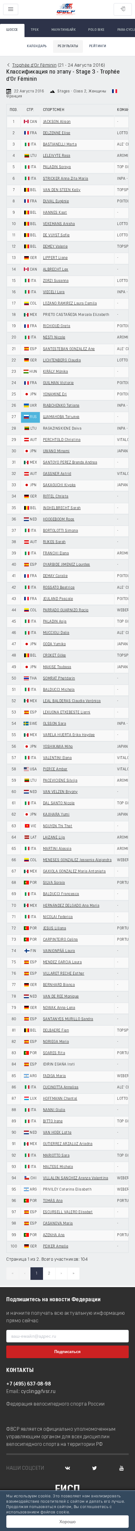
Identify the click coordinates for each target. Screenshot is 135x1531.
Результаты (68, 46)
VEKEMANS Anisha (59, 224)
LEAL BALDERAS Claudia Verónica (72, 701)
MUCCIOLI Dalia (56, 633)
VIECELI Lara (54, 292)
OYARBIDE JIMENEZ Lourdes (66, 565)
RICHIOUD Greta (56, 326)
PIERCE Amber (55, 769)
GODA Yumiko (54, 644)
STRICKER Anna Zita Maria (65, 179)
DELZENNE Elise (56, 133)
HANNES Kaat (55, 213)
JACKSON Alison (57, 122)
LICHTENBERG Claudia (62, 360)
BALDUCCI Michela (59, 690)
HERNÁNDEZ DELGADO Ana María (71, 906)
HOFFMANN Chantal (60, 1099)
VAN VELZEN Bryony (60, 792)
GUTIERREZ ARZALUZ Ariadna (68, 1144)
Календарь (37, 46)
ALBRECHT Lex (55, 270)
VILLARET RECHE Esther (63, 974)
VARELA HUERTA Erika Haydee (69, 735)
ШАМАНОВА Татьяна (61, 417)
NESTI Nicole (54, 337)
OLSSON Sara (54, 724)
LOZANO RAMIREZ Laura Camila (70, 304)
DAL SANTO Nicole (59, 803)
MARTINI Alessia (57, 849)
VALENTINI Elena (57, 758)
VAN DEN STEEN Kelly (62, 190)
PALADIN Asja (55, 622)
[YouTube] (121, 1468)
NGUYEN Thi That (58, 826)
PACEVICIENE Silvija (60, 781)
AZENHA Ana (54, 1235)
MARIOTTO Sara (56, 1156)
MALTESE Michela (58, 1167)
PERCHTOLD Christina (62, 440)
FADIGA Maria (54, 1076)
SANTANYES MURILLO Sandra (68, 1019)
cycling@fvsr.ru (38, 1391)
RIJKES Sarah (54, 542)
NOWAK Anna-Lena (59, 1008)
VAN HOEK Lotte (57, 1133)
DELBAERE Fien (56, 1031)
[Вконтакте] (67, 1468)
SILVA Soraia (54, 883)
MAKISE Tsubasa (57, 667)
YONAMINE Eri (55, 394)
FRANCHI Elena (56, 553)
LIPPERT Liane (55, 258)
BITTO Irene (53, 1121)
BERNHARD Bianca (59, 985)
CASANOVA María (58, 1223)
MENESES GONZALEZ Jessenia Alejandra (77, 860)
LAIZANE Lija (54, 838)
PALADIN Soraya (57, 167)
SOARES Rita (54, 1053)
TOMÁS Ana (53, 1201)
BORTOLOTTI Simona (60, 531)
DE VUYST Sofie (56, 235)
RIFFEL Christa (55, 496)
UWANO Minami (56, 451)
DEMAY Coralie (55, 576)
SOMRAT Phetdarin (59, 678)
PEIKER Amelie (55, 1246)
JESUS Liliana (54, 928)
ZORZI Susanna (56, 281)
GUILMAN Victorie (58, 383)
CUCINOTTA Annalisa (60, 1087)
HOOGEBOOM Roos (58, 519)
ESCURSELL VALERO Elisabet (68, 1212)
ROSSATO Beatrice (59, 588)
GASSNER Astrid (57, 474)
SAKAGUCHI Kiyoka (59, 485)
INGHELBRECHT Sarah (62, 508)
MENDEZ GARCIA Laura (62, 962)
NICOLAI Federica (58, 917)
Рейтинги (97, 46)
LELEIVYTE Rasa (56, 156)
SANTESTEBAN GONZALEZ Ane (69, 349)
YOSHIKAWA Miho (58, 747)
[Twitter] (94, 1468)
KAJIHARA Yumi (56, 815)
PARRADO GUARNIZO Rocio (66, 610)
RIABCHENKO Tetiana (61, 406)
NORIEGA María (56, 1042)
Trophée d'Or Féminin (34, 65)
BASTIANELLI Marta (60, 144)
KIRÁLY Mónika (55, 372)
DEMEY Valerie (55, 247)
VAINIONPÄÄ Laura (59, 951)
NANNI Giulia (54, 1110)
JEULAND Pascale (58, 599)
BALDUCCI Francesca (61, 894)
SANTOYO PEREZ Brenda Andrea (70, 463)
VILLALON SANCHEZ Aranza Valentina (75, 1178)
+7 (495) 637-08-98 (28, 1384)
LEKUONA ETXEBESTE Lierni (66, 712)
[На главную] (66, 9)
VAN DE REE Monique (61, 997)
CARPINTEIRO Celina (60, 940)
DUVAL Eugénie (56, 201)
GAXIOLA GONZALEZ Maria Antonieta (74, 871)
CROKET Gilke (54, 656)
